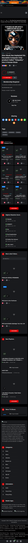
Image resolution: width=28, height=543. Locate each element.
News (7, 20)
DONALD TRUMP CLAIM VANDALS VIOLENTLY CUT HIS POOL (21, 177)
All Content (8, 471)
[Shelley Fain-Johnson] (3, 240)
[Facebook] (3, 120)
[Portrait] (7, 169)
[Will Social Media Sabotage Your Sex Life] (14, 315)
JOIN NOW (14, 3)
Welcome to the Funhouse (9, 300)
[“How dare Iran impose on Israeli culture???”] (7, 149)
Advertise (8, 457)
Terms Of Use (9, 491)
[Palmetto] (3, 220)
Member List (8, 461)
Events (7, 477)
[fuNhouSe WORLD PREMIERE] (14, 269)
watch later (5, 370)
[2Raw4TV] (13, 12)
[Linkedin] (12, 120)
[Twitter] (6, 120)
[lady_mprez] (3, 245)
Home (2, 20)
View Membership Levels (7, 87)
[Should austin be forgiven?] (7, 188)
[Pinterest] (15, 120)
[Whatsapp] (25, 120)
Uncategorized (9, 154)
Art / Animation (5, 193)
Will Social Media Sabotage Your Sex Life (13, 323)
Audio (7, 487)
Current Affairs (19, 174)
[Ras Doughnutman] (3, 235)
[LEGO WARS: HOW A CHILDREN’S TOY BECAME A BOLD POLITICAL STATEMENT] (20, 188)
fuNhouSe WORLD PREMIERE (10, 277)
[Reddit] (9, 120)
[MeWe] (18, 120)
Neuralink (18, 132)
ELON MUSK (11, 132)
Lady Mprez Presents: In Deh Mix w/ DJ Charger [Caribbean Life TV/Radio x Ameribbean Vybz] (13, 360)
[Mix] (22, 120)
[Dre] (3, 230)
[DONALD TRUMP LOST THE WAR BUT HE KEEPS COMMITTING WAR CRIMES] (20, 149)
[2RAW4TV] (4, 73)
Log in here (12, 90)
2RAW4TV (5, 132)
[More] (14, 123)
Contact (7, 467)
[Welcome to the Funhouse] (14, 292)
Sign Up (7, 474)
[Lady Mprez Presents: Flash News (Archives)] (14, 384)
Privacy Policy (9, 494)
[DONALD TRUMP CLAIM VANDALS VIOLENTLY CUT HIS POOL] (20, 169)
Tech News (5, 134)
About (7, 454)
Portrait (7, 176)
